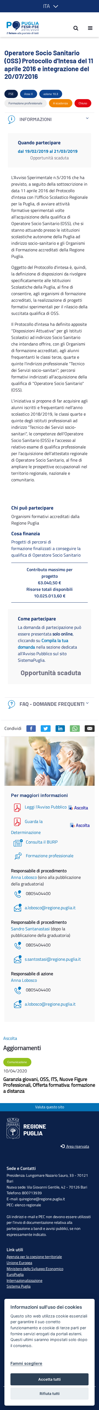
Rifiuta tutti (50, 1393)
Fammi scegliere (26, 1363)
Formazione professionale (49, 855)
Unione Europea (19, 1263)
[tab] (49, 119)
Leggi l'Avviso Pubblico (46, 807)
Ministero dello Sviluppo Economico (35, 1269)
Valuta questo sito (49, 1107)
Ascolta (81, 807)
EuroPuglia (15, 1274)
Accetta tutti (49, 1379)
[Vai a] (21, 28)
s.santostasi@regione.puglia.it (53, 959)
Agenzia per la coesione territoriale (34, 1257)
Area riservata (77, 1146)
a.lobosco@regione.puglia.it (50, 907)
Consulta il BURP (41, 842)
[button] (49, 6)
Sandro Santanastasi (31, 928)
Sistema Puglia (19, 1286)
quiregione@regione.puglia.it (42, 1199)
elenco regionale (28, 1205)
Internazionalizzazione (24, 1280)
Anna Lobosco (24, 877)
